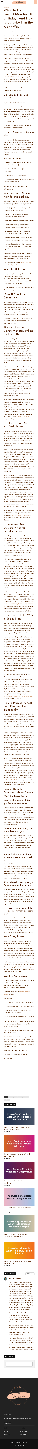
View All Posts (30, 1273)
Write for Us (23, 1434)
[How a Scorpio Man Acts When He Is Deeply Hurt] (19, 1170)
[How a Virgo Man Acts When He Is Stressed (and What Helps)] (19, 1223)
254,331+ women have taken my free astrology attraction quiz (19, 603)
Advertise (6, 1431)
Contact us (22, 1428)
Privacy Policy (23, 1431)
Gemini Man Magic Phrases (14, 780)
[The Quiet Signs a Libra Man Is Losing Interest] (19, 1197)
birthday (18, 1097)
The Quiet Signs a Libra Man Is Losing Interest (17, 1209)
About (5, 1428)
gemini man (25, 1097)
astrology (11, 1097)
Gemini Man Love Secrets (11, 77)
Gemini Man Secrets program (24, 967)
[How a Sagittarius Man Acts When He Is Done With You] (19, 1143)
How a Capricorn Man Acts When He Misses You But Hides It (17, 1128)
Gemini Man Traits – (27, 262)
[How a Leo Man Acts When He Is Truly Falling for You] (19, 1250)
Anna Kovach (17, 31)
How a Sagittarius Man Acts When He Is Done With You (18, 1155)
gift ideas (7, 1100)
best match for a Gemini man (21, 515)
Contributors (7, 1434)
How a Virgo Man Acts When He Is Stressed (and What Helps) (16, 1235)
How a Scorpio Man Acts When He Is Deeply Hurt (17, 1182)
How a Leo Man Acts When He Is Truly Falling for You (17, 1262)
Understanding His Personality (13, 265)
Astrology (7, 7)
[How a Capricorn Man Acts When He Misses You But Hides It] (19, 1116)
